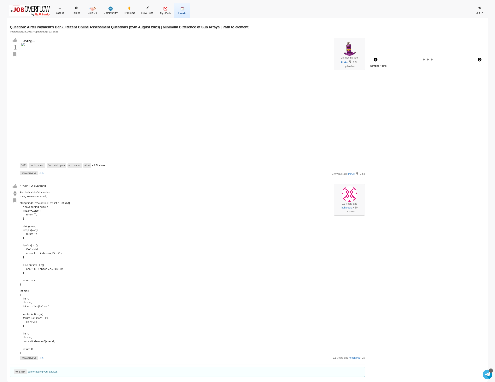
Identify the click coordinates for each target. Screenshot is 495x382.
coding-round (37, 165)
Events (182, 13)
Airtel (87, 165)
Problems (129, 12)
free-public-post (56, 165)
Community (111, 12)
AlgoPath (165, 13)
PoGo (344, 62)
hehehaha (346, 207)
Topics (78, 8)
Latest (60, 12)
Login (22, 372)
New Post (147, 12)
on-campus (74, 165)
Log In (479, 12)
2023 (23, 165)
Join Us (92, 12)
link (42, 173)
